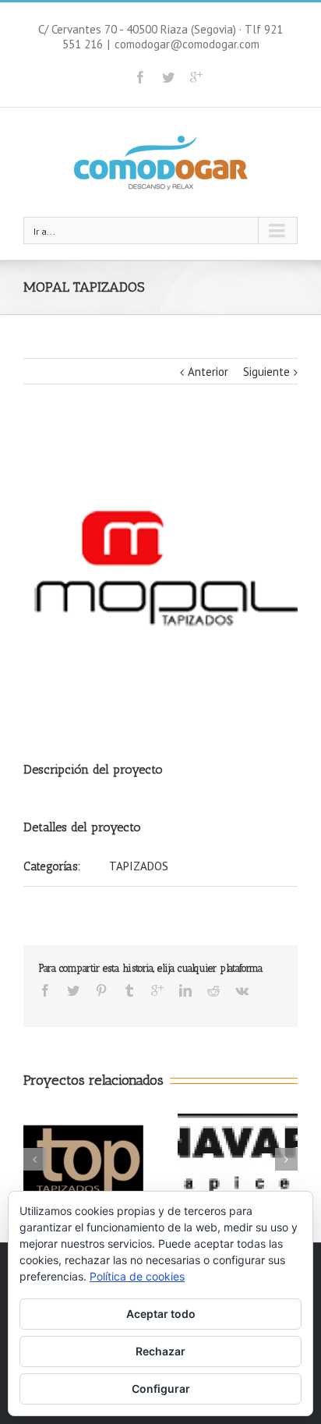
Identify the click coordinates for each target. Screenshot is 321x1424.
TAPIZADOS (138, 866)
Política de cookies (137, 1276)
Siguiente (266, 371)
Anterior (208, 371)
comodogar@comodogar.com (187, 44)
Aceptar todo (161, 1313)
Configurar (161, 1388)
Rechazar (160, 1351)
